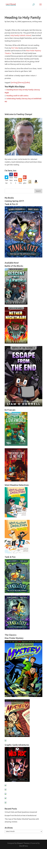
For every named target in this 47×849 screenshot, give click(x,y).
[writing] (14, 82)
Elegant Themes (23, 843)
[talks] (27, 82)
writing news (37, 21)
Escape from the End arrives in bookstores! (21, 815)
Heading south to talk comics (17, 96)
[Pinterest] (15, 174)
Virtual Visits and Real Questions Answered (21, 812)
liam (8, 21)
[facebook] (11, 174)
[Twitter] (6, 177)
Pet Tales (14, 48)
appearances (26, 21)
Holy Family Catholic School (20, 35)
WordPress (23, 846)
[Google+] (25, 177)
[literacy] (21, 82)
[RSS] (20, 180)
